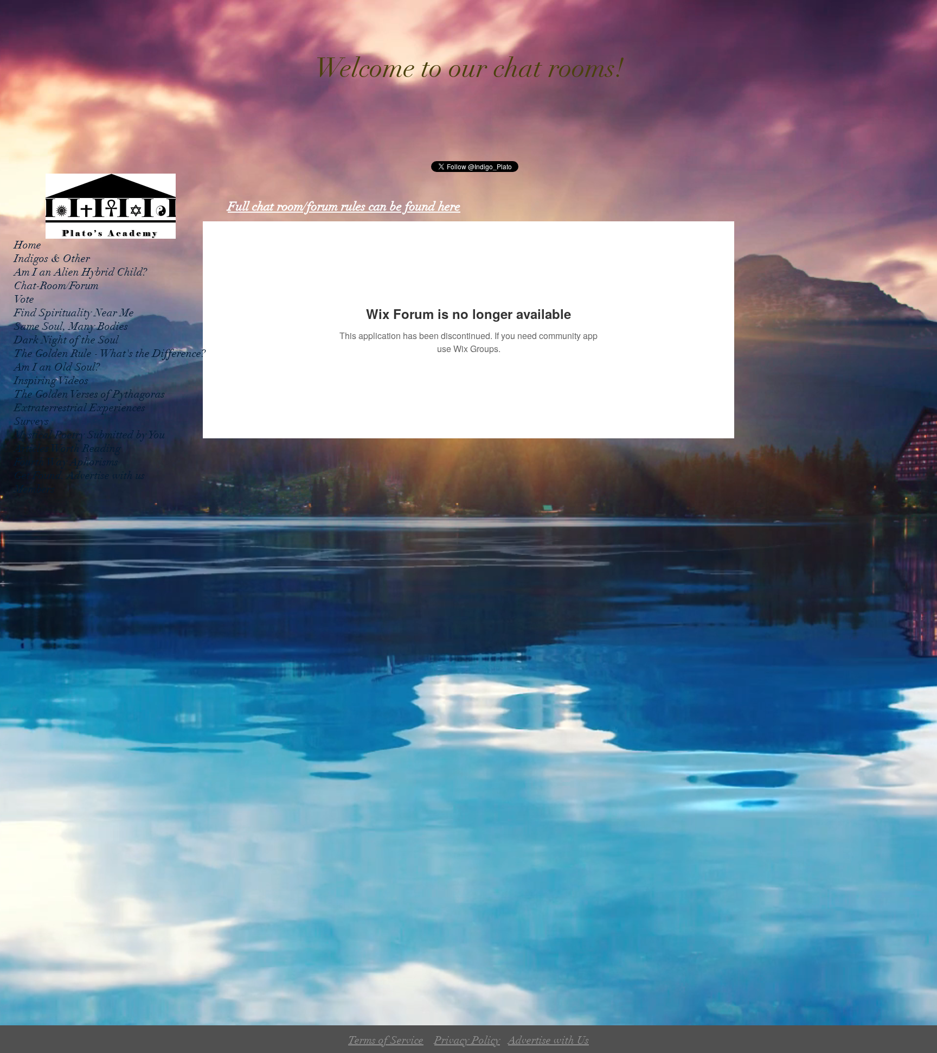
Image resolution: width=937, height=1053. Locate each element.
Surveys (31, 421)
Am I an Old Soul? (57, 367)
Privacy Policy (467, 1040)
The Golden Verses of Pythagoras (89, 394)
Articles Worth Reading (67, 448)
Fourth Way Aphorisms (66, 462)
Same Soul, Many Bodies (71, 326)
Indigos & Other (52, 258)
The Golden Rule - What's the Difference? (110, 353)
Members (34, 489)
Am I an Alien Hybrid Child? (80, 272)
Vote (24, 299)
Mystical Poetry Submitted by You (89, 435)
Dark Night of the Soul (66, 340)
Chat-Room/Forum (56, 285)
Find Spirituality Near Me (74, 313)
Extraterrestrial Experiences (79, 407)
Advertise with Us (548, 1040)
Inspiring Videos (51, 380)
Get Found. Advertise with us (79, 475)
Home (27, 245)
